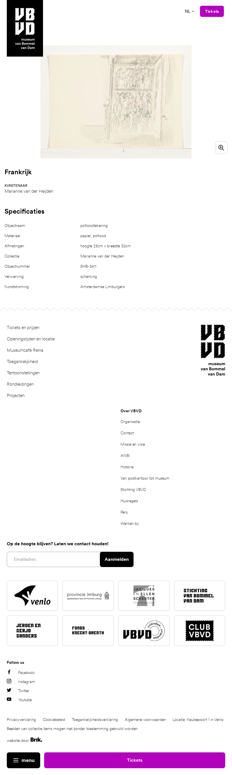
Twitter (23, 690)
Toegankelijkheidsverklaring (95, 719)
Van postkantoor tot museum (145, 478)
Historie (127, 467)
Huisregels (129, 501)
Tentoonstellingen (23, 372)
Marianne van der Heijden (29, 191)
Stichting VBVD (133, 489)
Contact (127, 433)
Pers (124, 512)
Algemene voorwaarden (145, 719)
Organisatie (130, 421)
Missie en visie (133, 444)
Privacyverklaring (21, 719)
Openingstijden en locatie (31, 339)
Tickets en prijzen (23, 327)
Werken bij (130, 523)
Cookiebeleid (54, 719)
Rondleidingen (20, 384)
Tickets (134, 760)
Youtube (25, 699)
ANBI (125, 455)
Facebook (26, 672)
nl (188, 11)
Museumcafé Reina (25, 350)
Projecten (16, 395)
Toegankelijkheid (22, 361)
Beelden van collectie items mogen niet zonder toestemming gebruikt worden (72, 728)
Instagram (26, 681)
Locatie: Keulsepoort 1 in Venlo (198, 719)
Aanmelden (117, 559)
